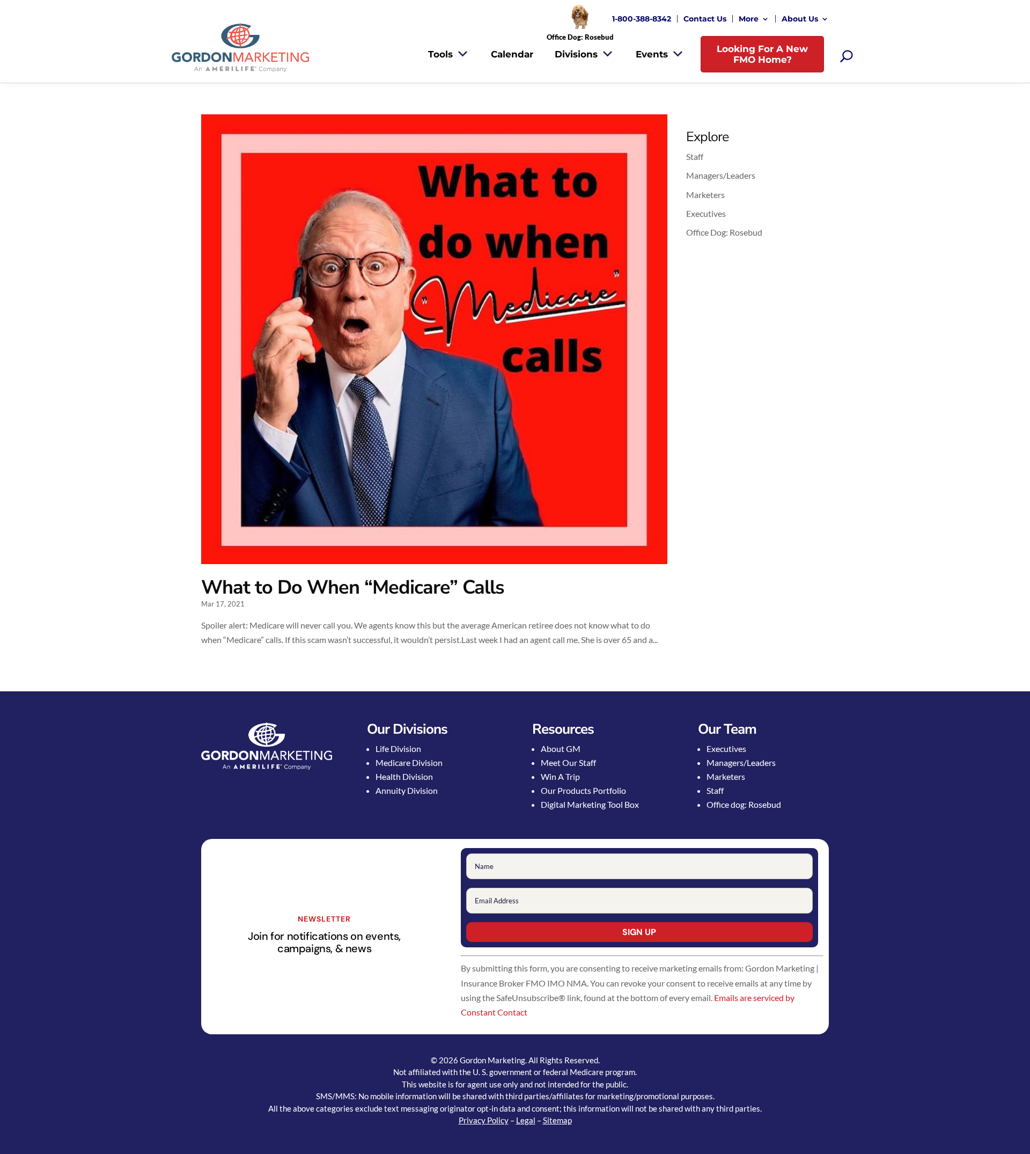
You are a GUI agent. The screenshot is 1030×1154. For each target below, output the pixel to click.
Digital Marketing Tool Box (590, 804)
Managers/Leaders (720, 175)
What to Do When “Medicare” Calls (352, 587)
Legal (525, 1120)
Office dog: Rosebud (744, 804)
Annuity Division (407, 790)
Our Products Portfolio (583, 790)
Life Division (398, 748)
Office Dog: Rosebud (724, 232)
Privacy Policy (484, 1120)
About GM (560, 748)
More (749, 19)
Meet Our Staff (568, 762)
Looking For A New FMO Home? (762, 54)
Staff (694, 156)
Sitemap (557, 1120)
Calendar (512, 54)
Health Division (404, 776)
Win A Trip (560, 776)
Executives (706, 213)
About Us (800, 19)
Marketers (705, 194)
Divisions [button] (576, 54)
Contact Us (704, 19)
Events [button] (652, 54)
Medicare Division (409, 762)
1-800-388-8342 (641, 19)
